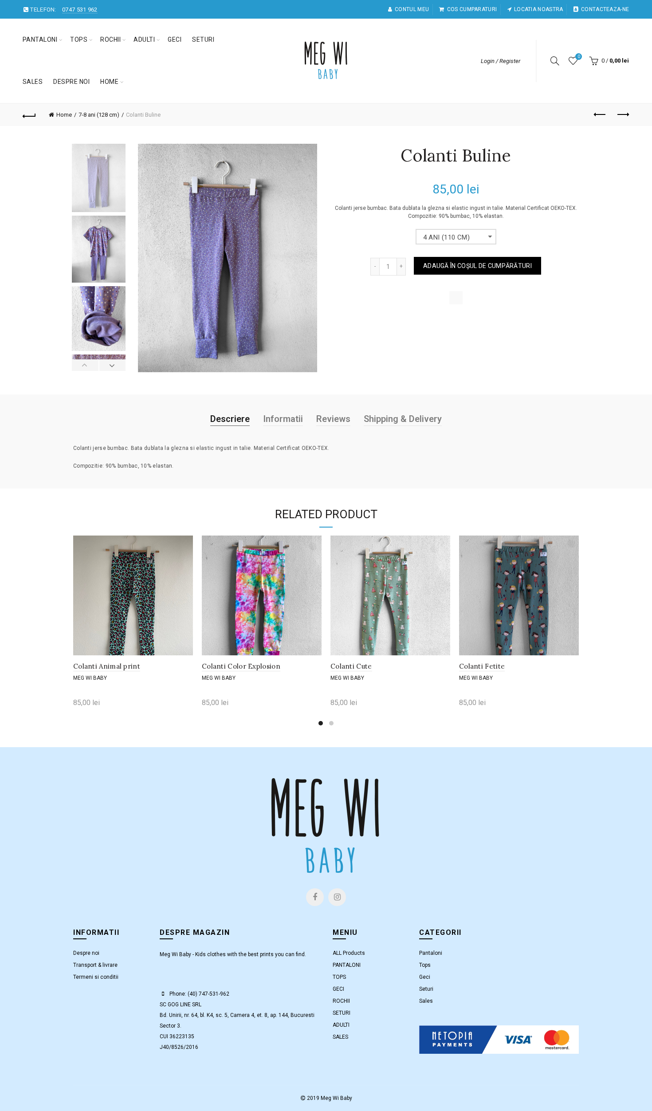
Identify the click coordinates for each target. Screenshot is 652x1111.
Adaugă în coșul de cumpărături (477, 265)
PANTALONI (40, 39)
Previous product (600, 115)
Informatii (283, 419)
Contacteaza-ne (605, 9)
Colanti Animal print (106, 666)
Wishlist (578, 56)
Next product (622, 115)
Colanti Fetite (482, 666)
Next (112, 365)
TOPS (78, 39)
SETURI (203, 39)
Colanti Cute (351, 666)
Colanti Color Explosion (241, 666)
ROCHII (110, 39)
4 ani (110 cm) (446, 237)
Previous (85, 365)
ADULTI (144, 39)
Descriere (230, 419)
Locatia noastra (538, 9)
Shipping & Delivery (403, 419)
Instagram (337, 897)
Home (109, 81)
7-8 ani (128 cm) (99, 114)
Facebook (315, 897)
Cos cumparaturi (472, 9)
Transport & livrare (95, 965)
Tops (425, 965)
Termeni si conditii (95, 977)
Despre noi (86, 953)
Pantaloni (430, 953)
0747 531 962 (80, 9)
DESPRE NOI (71, 81)
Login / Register (500, 61)
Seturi (426, 989)
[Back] (30, 115)
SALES (33, 81)
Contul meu (412, 9)
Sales (426, 1001)
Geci (424, 977)
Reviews (333, 419)
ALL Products (349, 953)
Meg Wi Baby (90, 678)
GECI (174, 39)
